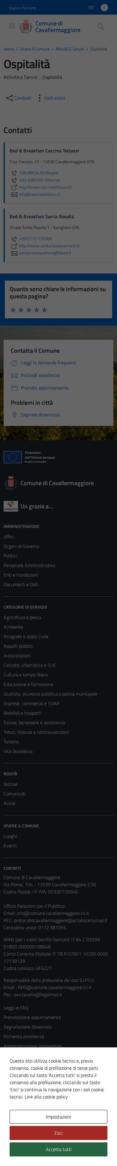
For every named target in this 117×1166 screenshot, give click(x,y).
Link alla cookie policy (46, 1096)
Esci (58, 1132)
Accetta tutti (58, 1149)
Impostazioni (58, 1116)
